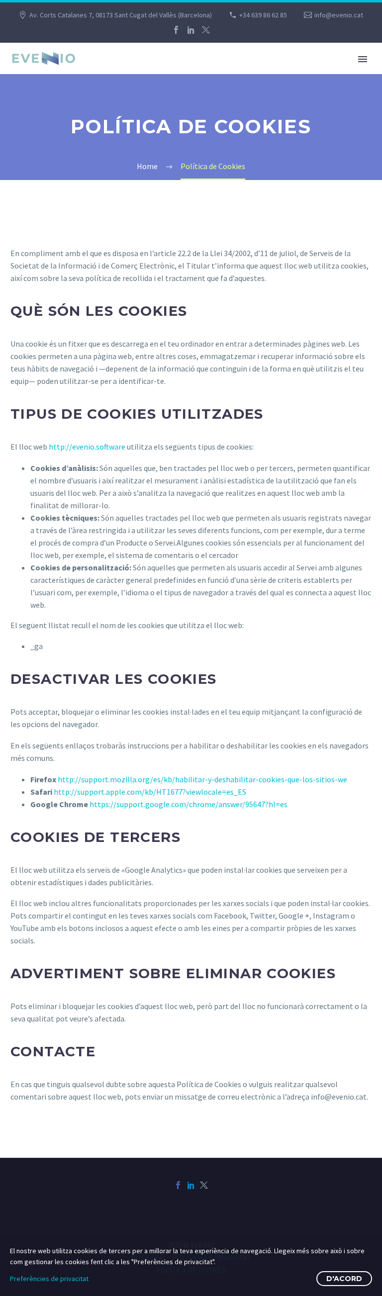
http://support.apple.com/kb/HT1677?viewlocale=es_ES (150, 792)
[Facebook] (176, 30)
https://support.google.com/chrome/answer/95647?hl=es (188, 804)
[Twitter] (205, 30)
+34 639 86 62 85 (263, 14)
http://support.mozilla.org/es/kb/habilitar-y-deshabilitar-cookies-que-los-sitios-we (202, 779)
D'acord (344, 1278)
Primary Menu (363, 59)
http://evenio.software (87, 447)
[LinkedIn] (191, 30)
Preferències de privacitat (49, 1278)
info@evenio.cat (338, 14)
